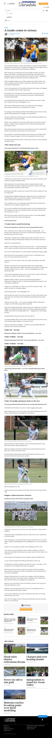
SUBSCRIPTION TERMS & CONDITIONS (35, 725)
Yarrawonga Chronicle (15, 33)
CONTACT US (7, 727)
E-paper (45, 7)
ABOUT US (6, 725)
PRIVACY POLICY (7, 730)
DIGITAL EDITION (31, 728)
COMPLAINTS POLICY (31, 727)
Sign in (43, 10)
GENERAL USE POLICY (9, 728)
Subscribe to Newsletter (26, 609)
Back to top (41, 716)
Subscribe (43, 3)
